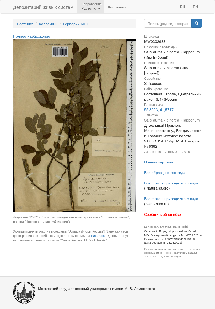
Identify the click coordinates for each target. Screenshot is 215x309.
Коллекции (117, 6)
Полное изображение (31, 36)
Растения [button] (89, 8)
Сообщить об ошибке (162, 214)
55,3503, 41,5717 (159, 109)
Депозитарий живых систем (43, 6)
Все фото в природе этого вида (171, 182)
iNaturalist (98, 235)
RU (182, 6)
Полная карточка (158, 161)
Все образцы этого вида (164, 172)
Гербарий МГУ (75, 23)
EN (195, 6)
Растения (25, 23)
